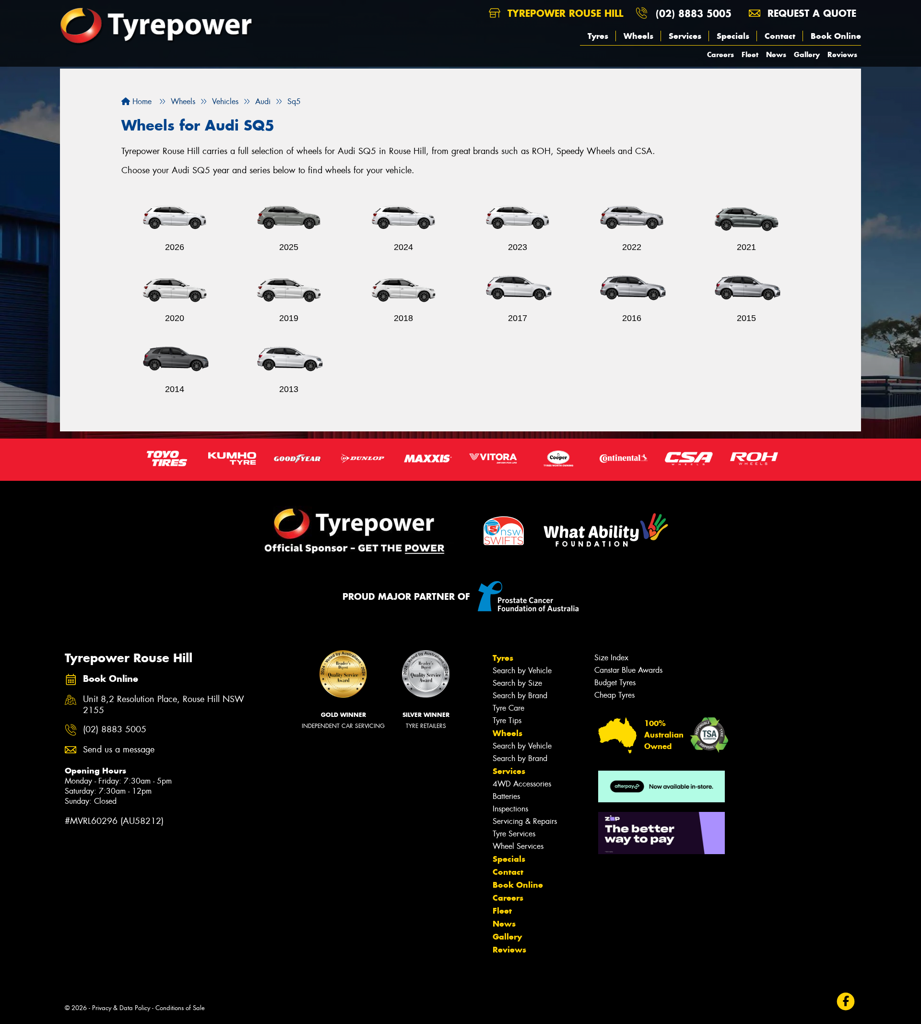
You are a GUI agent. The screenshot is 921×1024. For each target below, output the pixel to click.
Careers (720, 54)
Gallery (807, 54)
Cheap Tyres (614, 695)
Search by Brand (520, 696)
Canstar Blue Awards (628, 670)
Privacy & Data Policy (121, 1008)
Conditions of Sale (180, 1008)
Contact (780, 36)
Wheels (638, 36)
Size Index (611, 658)
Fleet (750, 54)
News (776, 54)
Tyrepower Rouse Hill (563, 13)
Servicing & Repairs (525, 821)
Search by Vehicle (522, 671)
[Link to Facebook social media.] (846, 1001)
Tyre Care (508, 708)
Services (685, 36)
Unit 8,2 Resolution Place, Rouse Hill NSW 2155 (163, 705)
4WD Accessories (522, 784)
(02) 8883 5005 (694, 13)
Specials (733, 36)
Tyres (598, 36)
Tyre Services (514, 834)
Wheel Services (518, 846)
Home (141, 101)
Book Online (836, 36)
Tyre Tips (507, 720)
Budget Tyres (615, 683)
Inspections (510, 809)
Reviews (842, 54)
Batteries (506, 796)
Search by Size (517, 683)
